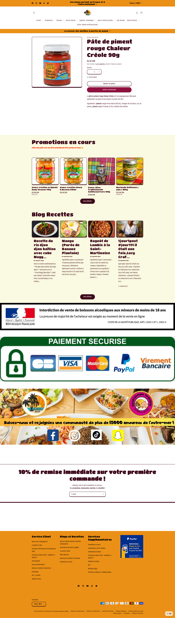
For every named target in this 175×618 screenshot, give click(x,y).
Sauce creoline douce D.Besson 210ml (71, 188)
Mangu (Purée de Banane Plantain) (70, 247)
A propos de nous (37, 545)
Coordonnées (127, 613)
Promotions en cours (66, 562)
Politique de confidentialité (93, 611)
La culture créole (65, 551)
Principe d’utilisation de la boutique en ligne (44, 550)
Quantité (89, 67)
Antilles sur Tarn (42, 611)
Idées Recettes (64, 555)
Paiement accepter (93, 561)
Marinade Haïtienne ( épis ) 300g (127, 188)
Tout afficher (87, 201)
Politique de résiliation (137, 613)
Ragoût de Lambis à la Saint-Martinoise (100, 247)
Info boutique (36, 561)
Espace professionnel (38, 564)
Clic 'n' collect (36, 575)
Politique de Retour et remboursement (99, 572)
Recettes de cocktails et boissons (70, 558)
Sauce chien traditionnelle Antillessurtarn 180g (99, 189)
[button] (34, 13)
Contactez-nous (36, 579)
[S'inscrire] (103, 494)
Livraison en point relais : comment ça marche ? (43, 556)
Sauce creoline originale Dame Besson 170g (45, 188)
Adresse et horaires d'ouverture (41, 568)
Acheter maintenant (109, 90)
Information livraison (94, 552)
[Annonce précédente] (66, 3)
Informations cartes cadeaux (96, 548)
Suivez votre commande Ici (40, 541)
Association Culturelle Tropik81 (69, 547)
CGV (89, 565)
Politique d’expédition (121, 611)
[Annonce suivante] (109, 3)
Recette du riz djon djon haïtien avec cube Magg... (45, 249)
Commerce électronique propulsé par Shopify (58, 611)
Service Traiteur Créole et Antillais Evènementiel (70, 543)
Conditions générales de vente (136, 611)
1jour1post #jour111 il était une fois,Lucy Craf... (128, 249)
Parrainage (35, 572)
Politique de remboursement (77, 611)
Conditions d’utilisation (108, 611)
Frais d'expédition (100, 64)
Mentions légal (92, 568)
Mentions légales (117, 613)
